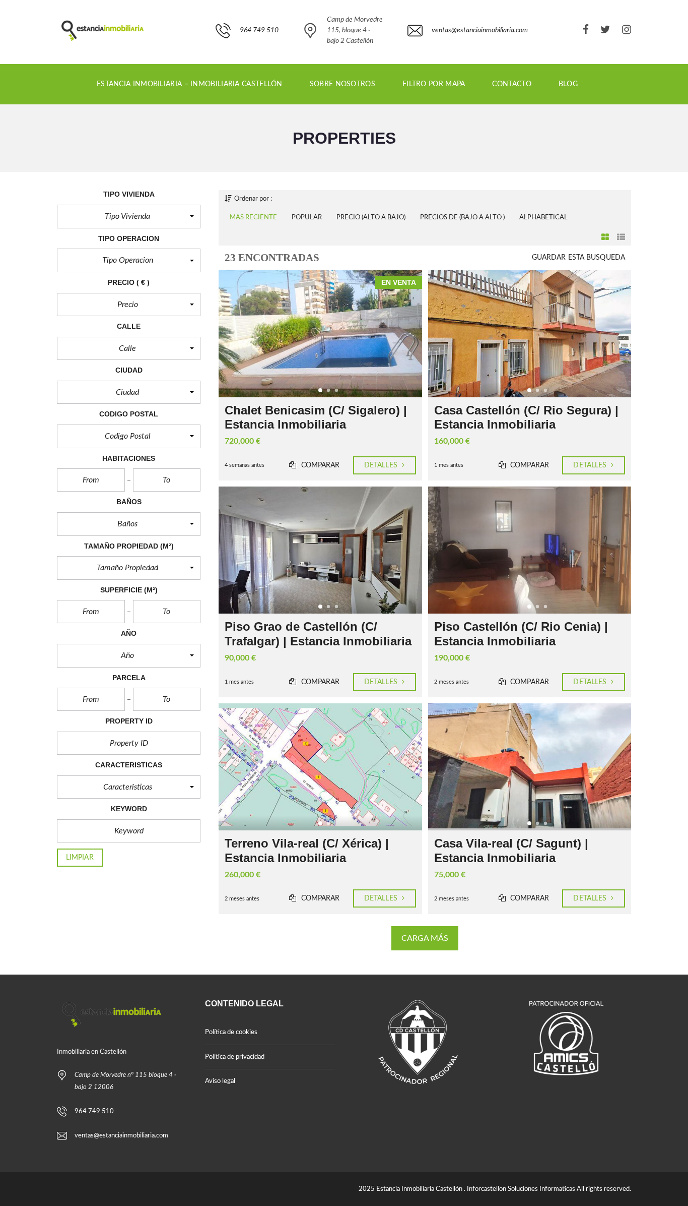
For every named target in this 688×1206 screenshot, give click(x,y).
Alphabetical (543, 217)
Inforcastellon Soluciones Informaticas (521, 1189)
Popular (307, 217)
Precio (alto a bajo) (370, 217)
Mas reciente (253, 217)
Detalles (381, 465)
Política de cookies (231, 1032)
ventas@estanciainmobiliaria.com (121, 1135)
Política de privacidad (234, 1057)
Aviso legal (220, 1081)
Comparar (319, 465)
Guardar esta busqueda (578, 257)
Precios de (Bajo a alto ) (462, 217)
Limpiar (80, 857)
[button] (128, 216)
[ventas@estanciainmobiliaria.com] (467, 58)
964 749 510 (94, 1111)
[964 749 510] (247, 58)
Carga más (425, 938)
